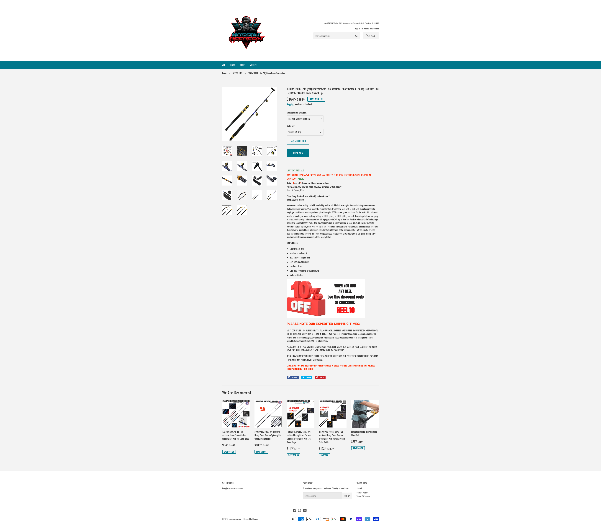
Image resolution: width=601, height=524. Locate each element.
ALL (223, 65)
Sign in (357, 28)
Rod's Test (291, 126)
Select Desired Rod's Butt (296, 112)
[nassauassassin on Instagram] (299, 510)
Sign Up (347, 496)
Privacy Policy (362, 492)
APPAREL (253, 65)
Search (359, 488)
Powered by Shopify (251, 519)
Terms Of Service (363, 496)
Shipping (290, 104)
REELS (242, 65)
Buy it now (298, 153)
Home (224, 73)
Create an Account (371, 28)
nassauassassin (235, 519)
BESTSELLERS (237, 73)
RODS (232, 65)
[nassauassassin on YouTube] (305, 510)
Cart (373, 35)
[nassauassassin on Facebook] (294, 510)
